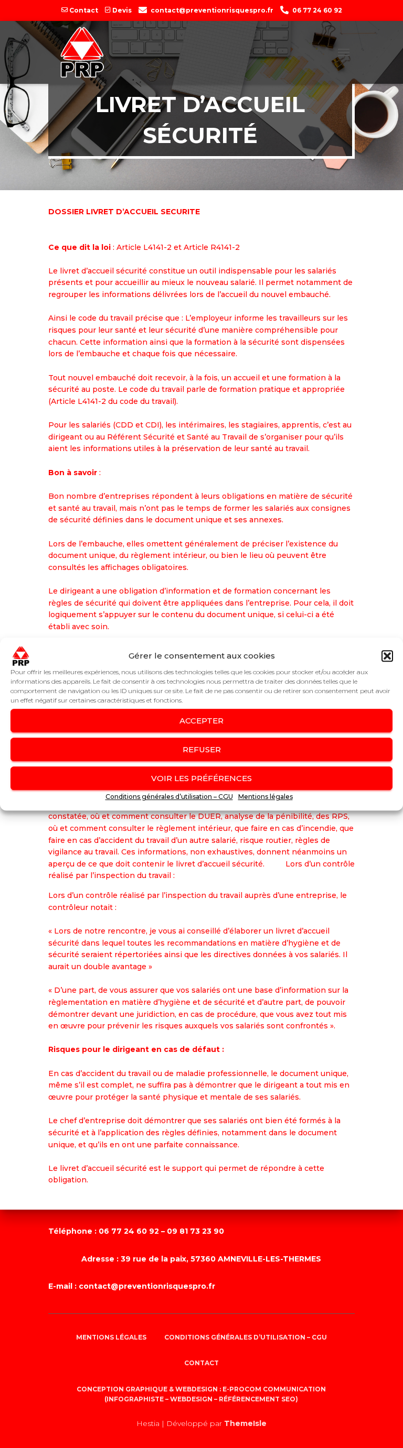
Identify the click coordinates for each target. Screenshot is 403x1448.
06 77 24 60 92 (317, 10)
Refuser (202, 749)
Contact (83, 10)
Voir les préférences (201, 778)
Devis (122, 10)
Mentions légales (265, 796)
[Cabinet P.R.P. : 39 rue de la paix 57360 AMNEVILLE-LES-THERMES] (82, 52)
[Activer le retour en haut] (381, 1387)
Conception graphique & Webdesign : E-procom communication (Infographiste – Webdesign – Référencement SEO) (201, 1394)
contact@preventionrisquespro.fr (212, 10)
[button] (387, 656)
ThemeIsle (245, 1423)
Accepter (201, 721)
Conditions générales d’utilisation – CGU (169, 796)
